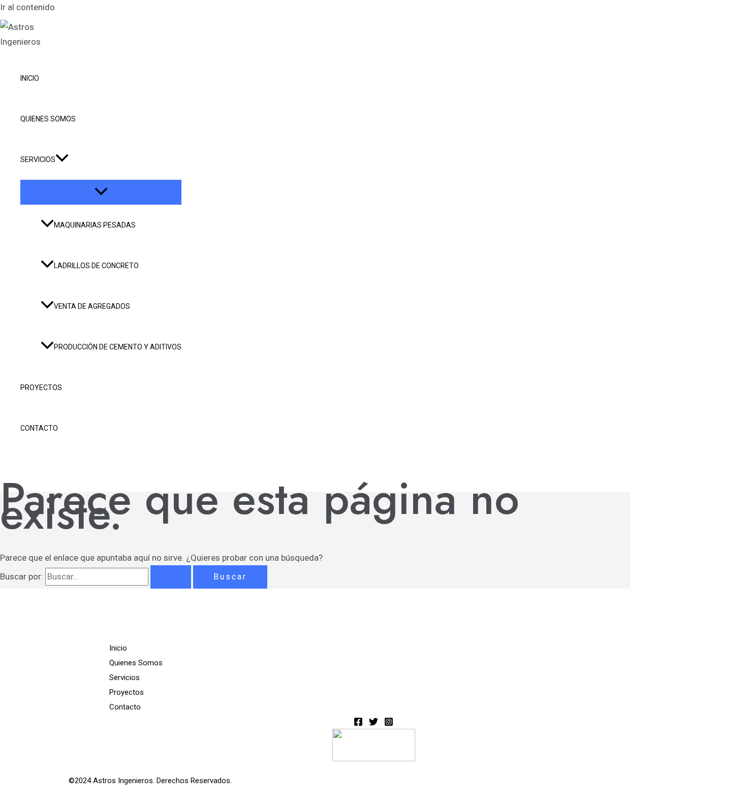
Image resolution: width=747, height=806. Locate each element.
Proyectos (41, 387)
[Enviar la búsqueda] (170, 577)
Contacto (39, 428)
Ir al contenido (27, 7)
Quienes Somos (48, 119)
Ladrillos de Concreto (96, 266)
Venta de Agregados (92, 306)
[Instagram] (388, 723)
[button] (62, 159)
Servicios (37, 159)
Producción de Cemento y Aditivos (117, 347)
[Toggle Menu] (100, 192)
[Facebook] (358, 723)
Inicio (29, 78)
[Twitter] (373, 723)
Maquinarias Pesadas (95, 225)
